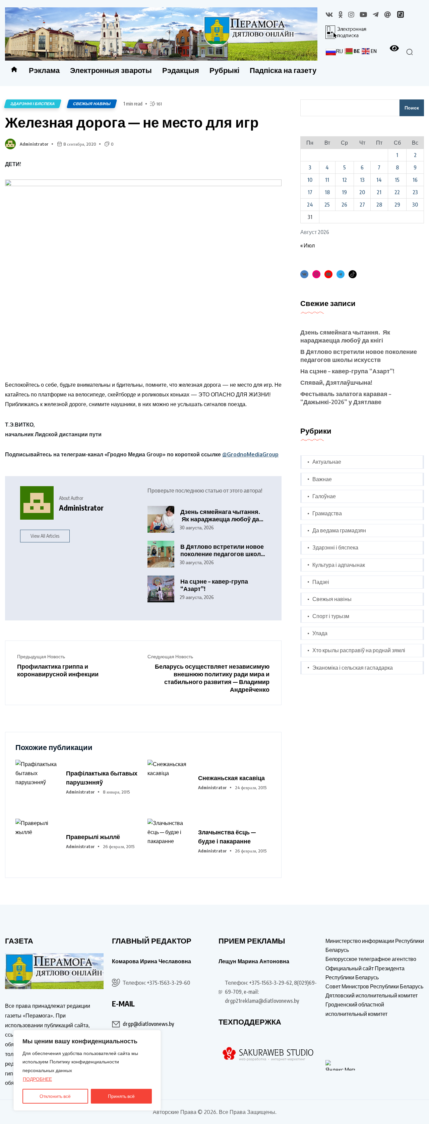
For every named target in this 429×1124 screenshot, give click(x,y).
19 (344, 192)
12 (344, 179)
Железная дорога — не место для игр (132, 122)
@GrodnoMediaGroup (250, 454)
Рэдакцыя (180, 70)
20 (362, 192)
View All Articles (44, 536)
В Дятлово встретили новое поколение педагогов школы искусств (223, 550)
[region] (87, 1070)
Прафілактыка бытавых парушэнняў (101, 777)
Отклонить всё (55, 1096)
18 (327, 192)
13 (362, 179)
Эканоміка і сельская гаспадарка (352, 667)
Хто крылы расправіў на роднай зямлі (358, 650)
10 (309, 179)
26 (344, 204)
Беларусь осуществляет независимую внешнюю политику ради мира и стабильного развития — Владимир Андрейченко (212, 677)
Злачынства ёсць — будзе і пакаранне (227, 836)
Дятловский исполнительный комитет (371, 995)
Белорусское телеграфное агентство (370, 959)
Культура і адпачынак (338, 564)
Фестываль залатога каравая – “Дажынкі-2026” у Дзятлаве (345, 397)
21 (379, 192)
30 (415, 204)
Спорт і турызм (330, 616)
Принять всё (121, 1096)
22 (397, 192)
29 (397, 204)
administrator (34, 144)
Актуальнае (326, 461)
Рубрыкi (224, 70)
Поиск (412, 107)
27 (362, 204)
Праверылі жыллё (93, 836)
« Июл (307, 245)
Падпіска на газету (283, 70)
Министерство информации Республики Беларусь (374, 945)
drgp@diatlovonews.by (148, 1024)
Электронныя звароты (111, 70)
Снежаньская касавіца (231, 777)
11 (327, 179)
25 (327, 204)
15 (397, 179)
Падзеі (320, 582)
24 (310, 204)
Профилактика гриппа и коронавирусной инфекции (58, 670)
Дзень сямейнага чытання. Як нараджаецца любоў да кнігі (220, 515)
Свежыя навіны (91, 103)
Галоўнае (324, 496)
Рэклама (44, 70)
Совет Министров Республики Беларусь (374, 986)
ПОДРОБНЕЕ (37, 1079)
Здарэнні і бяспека (33, 103)
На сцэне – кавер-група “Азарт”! (214, 585)
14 (379, 179)
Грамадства (327, 513)
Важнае (322, 479)
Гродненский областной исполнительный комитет (356, 1009)
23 (415, 192)
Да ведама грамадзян (339, 530)
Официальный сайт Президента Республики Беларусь (365, 973)
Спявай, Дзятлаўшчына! (336, 382)
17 (310, 192)
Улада (319, 633)
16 (415, 179)
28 (379, 204)
